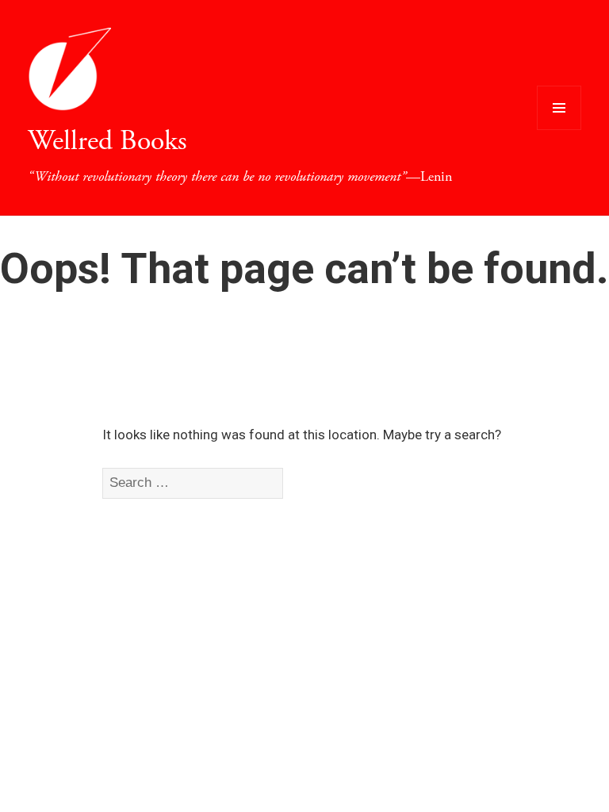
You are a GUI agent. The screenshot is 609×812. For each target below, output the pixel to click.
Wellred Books (107, 141)
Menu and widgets (559, 129)
